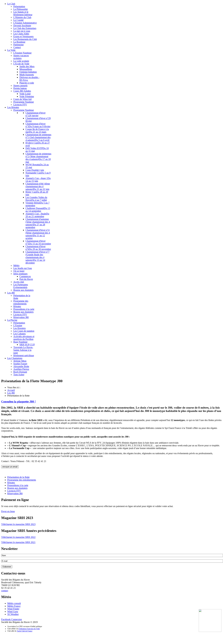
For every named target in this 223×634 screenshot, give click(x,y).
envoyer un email (9, 467)
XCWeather (13, 614)
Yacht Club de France (24, 631)
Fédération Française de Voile (29, 629)
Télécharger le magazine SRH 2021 (18, 542)
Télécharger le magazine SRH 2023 (18, 524)
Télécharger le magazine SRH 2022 (18, 537)
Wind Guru (12, 611)
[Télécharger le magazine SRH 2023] (210, 631)
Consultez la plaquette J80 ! (18, 401)
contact (4, 590)
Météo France (13, 606)
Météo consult (14, 603)
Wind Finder (13, 608)
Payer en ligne (8, 511)
